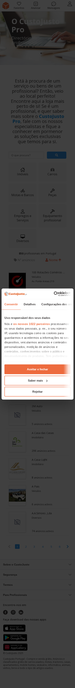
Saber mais (35, 380)
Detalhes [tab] (30, 304)
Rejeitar (37, 391)
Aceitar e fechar (37, 369)
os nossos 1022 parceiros (31, 324)
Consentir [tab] (11, 304)
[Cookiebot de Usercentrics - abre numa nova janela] (54, 293)
